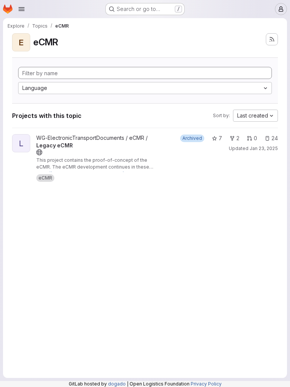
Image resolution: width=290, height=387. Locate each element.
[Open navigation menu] (21, 9)
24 (274, 138)
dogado (117, 384)
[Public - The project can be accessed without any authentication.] (39, 152)
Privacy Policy (206, 384)
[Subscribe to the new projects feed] (272, 39)
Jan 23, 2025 (264, 148)
